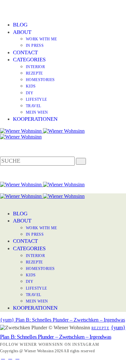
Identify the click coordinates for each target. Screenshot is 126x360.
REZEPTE (34, 73)
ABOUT (22, 32)
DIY (29, 93)
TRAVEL (33, 106)
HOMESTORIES (40, 79)
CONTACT (25, 52)
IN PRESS (35, 45)
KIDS (31, 86)
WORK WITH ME (41, 39)
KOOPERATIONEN (35, 119)
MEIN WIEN (37, 112)
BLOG (20, 25)
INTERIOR (35, 67)
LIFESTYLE (36, 99)
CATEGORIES (29, 60)
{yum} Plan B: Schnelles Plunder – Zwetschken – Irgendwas (62, 320)
